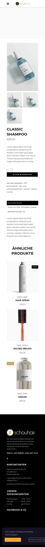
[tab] (22, 203)
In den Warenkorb (22, 174)
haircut (26, 189)
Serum (22, 397)
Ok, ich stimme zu (12, 540)
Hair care (23, 186)
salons (34, 189)
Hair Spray (22, 300)
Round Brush (23, 348)
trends (10, 192)
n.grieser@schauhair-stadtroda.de (19, 478)
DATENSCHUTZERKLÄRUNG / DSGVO (21, 484)
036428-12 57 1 (12, 480)
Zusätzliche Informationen (22, 207)
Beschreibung (15, 203)
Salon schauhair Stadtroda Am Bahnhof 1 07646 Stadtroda (16, 471)
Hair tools (22, 345)
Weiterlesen (22, 401)
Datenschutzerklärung (37, 540)
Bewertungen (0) (16, 211)
